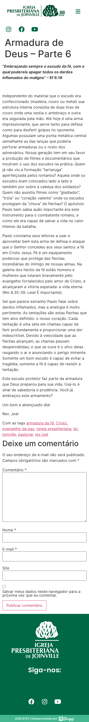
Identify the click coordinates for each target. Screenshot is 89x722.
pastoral (25, 434)
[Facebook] (22, 29)
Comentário (14, 470)
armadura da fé (40, 423)
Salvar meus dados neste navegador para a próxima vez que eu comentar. (41, 593)
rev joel (41, 434)
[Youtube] (35, 29)
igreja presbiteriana (54, 428)
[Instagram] (8, 29)
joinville (9, 434)
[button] (78, 11)
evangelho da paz (18, 428)
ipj (75, 428)
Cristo (61, 423)
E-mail (9, 549)
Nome (9, 530)
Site (5, 568)
